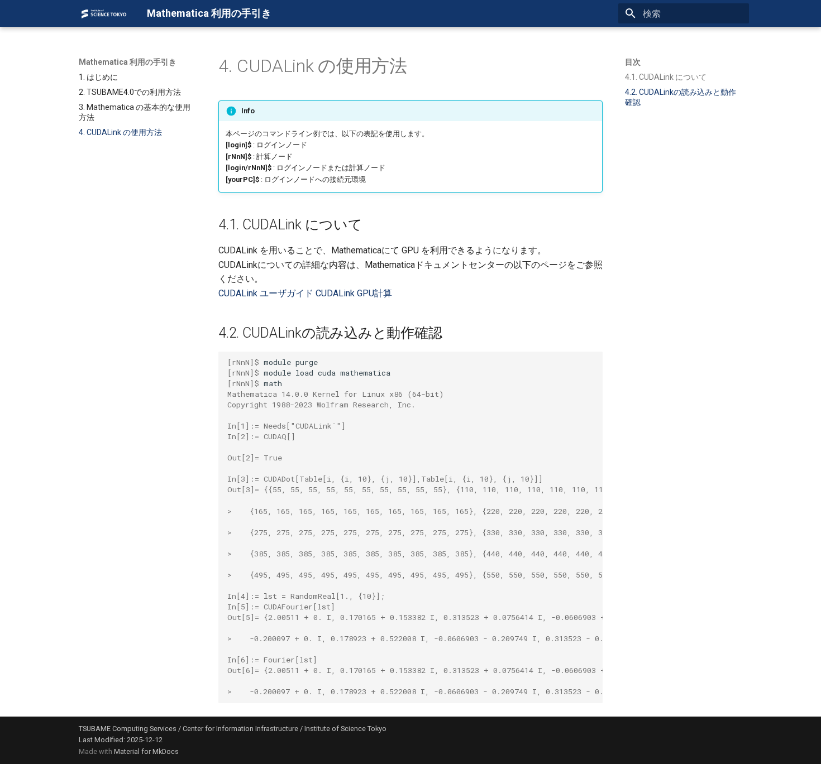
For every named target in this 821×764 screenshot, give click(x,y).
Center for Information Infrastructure (240, 728)
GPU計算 (374, 293)
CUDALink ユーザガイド (265, 293)
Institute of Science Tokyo (345, 728)
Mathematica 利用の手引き (127, 61)
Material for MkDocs (146, 751)
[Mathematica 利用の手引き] (103, 13)
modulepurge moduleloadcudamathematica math (415, 526)
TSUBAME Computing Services (127, 728)
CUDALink (335, 293)
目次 (633, 61)
